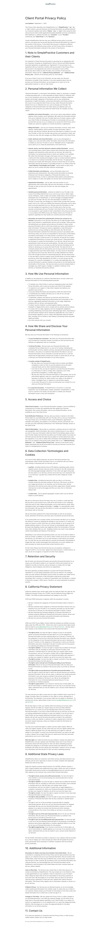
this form (62, 627)
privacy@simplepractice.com (44, 627)
